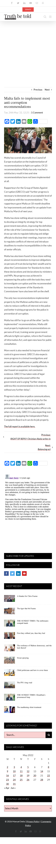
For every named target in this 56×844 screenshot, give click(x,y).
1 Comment (37, 112)
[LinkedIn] (18, 573)
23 (7, 779)
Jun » (13, 787)
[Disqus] (28, 507)
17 (14, 775)
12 (28, 771)
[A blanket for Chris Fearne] (9, 599)
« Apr (6, 787)
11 (21, 771)
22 (48, 775)
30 (7, 784)
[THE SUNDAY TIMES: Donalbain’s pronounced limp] (9, 698)
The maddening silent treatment (29, 707)
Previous (38, 89)
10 (14, 771)
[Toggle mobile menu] (50, 16)
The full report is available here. (19, 426)
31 (14, 784)
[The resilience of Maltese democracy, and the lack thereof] (9, 648)
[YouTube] (24, 573)
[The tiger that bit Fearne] (9, 611)
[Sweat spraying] (9, 661)
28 (41, 779)
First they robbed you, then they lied (31, 633)
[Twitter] (12, 573)
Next (47, 89)
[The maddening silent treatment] (9, 710)
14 (41, 771)
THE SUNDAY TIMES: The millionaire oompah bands (32, 621)
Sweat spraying (23, 658)
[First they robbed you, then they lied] (9, 636)
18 (21, 775)
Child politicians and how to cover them (32, 670)
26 (28, 779)
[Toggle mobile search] (45, 16)
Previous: (30, 436)
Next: (44, 447)
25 (21, 779)
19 (28, 775)
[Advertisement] (28, 50)
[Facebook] (6, 573)
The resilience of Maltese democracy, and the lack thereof (34, 646)
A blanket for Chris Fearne (27, 596)
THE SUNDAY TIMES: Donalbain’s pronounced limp (31, 696)
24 (14, 779)
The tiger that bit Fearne (26, 608)
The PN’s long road (24, 682)
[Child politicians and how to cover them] (9, 673)
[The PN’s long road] (9, 685)
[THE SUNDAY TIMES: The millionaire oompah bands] (9, 624)
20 (34, 775)
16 (7, 775)
